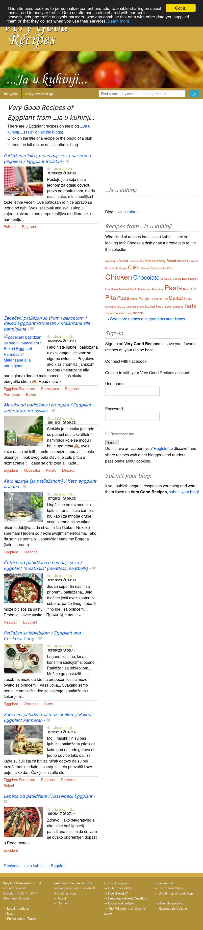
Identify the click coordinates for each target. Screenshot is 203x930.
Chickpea (31, 703)
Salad (176, 297)
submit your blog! (184, 492)
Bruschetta (111, 268)
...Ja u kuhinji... (63, 168)
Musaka (68, 470)
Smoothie (110, 306)
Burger (123, 268)
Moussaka (32, 470)
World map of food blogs (176, 893)
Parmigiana (50, 388)
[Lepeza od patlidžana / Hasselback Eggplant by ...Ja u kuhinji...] (23, 821)
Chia (169, 268)
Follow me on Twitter (22, 918)
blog (10, 913)
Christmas (166, 278)
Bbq (141, 261)
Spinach (131, 306)
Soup (121, 306)
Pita (110, 297)
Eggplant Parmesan (19, 388)
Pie (193, 288)
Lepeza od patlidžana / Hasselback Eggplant (48, 796)
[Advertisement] (51, 275)
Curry (48, 703)
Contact (63, 903)
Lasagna (30, 551)
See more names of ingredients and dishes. (148, 319)
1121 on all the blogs (43, 132)
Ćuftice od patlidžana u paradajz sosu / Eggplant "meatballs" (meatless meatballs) (46, 565)
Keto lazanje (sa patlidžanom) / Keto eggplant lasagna (50, 484)
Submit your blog (120, 888)
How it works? (118, 893)
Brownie (193, 261)
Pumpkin (145, 298)
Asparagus (111, 261)
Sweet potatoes (174, 306)
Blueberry (158, 261)
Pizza (123, 297)
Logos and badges (121, 903)
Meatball (10, 622)
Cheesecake (158, 268)
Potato (51, 470)
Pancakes (157, 289)
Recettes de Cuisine (173, 908)
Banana (133, 261)
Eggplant (29, 226)
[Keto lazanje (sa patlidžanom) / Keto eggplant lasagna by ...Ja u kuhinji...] (23, 506)
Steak (140, 306)
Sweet (160, 306)
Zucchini (138, 312)
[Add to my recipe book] (67, 162)
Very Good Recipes (16, 883)
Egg (184, 278)
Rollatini (10, 226)
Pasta (173, 287)
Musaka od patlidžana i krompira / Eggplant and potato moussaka (47, 408)
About (62, 898)
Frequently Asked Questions (128, 898)
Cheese (145, 268)
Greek (114, 289)
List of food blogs (171, 888)
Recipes (11, 93)
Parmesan (12, 394)
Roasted (157, 298)
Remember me (122, 433)
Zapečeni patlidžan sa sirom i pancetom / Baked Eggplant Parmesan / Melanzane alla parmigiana (47, 324)
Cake (133, 267)
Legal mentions (18, 908)
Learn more (118, 21)
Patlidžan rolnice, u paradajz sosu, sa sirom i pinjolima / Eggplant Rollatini (47, 159)
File (107, 289)
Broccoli (182, 261)
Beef (148, 260)
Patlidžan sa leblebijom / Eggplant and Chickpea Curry (42, 636)
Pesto (186, 289)
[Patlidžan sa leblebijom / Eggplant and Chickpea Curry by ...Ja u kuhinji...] (23, 658)
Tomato (109, 313)
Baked (31, 394)
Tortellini (119, 313)
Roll (165, 298)
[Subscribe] (48, 168)
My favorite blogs (41, 93)
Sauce (188, 298)
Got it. (180, 8)
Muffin (133, 289)
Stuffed (150, 306)
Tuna (128, 313)
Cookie (177, 278)
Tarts (190, 305)
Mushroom (144, 289)
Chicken (118, 276)
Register (161, 448)
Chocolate (146, 277)
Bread (171, 260)
